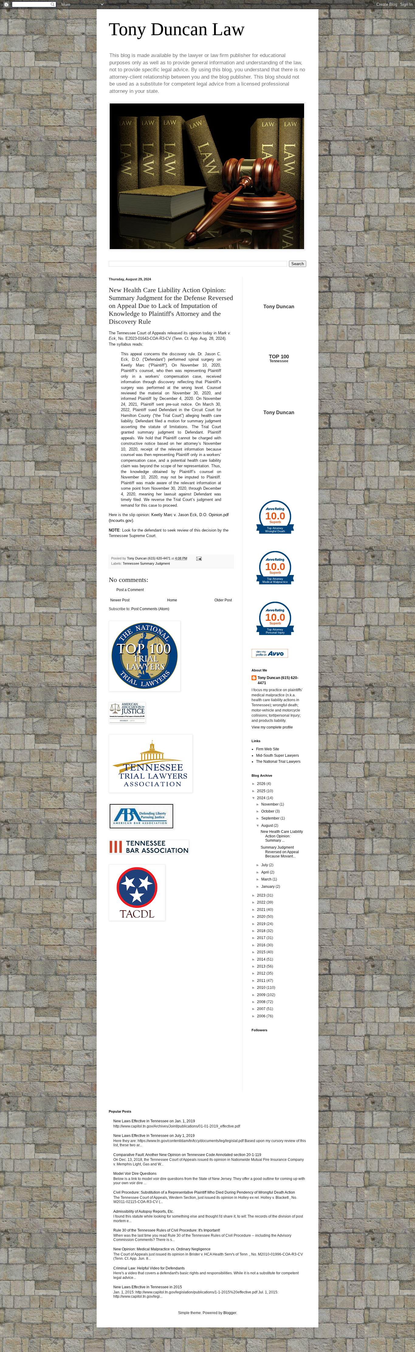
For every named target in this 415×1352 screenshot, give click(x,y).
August (267, 825)
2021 (261, 910)
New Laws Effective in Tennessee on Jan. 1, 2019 (154, 1121)
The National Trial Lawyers (278, 761)
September (270, 818)
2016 (261, 945)
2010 (261, 987)
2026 (261, 784)
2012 (261, 973)
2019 (261, 924)
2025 (261, 791)
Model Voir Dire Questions (134, 1173)
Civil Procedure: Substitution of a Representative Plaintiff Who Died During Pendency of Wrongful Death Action (204, 1192)
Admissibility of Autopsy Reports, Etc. (143, 1211)
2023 (261, 895)
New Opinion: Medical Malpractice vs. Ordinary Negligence (162, 1249)
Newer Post (119, 600)
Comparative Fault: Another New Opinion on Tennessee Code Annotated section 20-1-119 (187, 1155)
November (270, 804)
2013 (261, 966)
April (265, 872)
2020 (261, 916)
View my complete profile (272, 727)
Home (172, 600)
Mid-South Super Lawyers (277, 755)
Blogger (229, 1313)
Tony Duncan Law (177, 29)
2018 (261, 931)
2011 (261, 981)
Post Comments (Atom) (150, 609)
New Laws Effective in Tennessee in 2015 (147, 1287)
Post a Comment (130, 590)
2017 (261, 938)
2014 (261, 959)
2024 (261, 798)
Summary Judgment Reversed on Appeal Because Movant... (280, 851)
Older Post (223, 600)
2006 (261, 1016)
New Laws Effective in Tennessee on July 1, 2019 (154, 1136)
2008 (261, 1002)
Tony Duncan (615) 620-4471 (278, 680)
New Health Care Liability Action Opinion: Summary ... (282, 836)
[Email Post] (199, 558)
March (267, 879)
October (268, 811)
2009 (261, 995)
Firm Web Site (267, 749)
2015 (261, 952)
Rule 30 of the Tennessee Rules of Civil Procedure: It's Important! (166, 1230)
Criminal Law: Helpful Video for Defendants (149, 1268)
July (265, 865)
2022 (261, 902)
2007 (261, 1009)
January (268, 886)
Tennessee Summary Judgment (146, 563)
